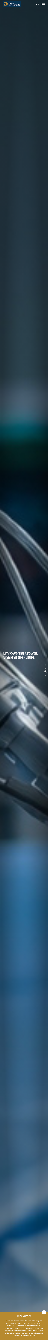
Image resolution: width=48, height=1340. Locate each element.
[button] (45, 664)
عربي (37, 4)
